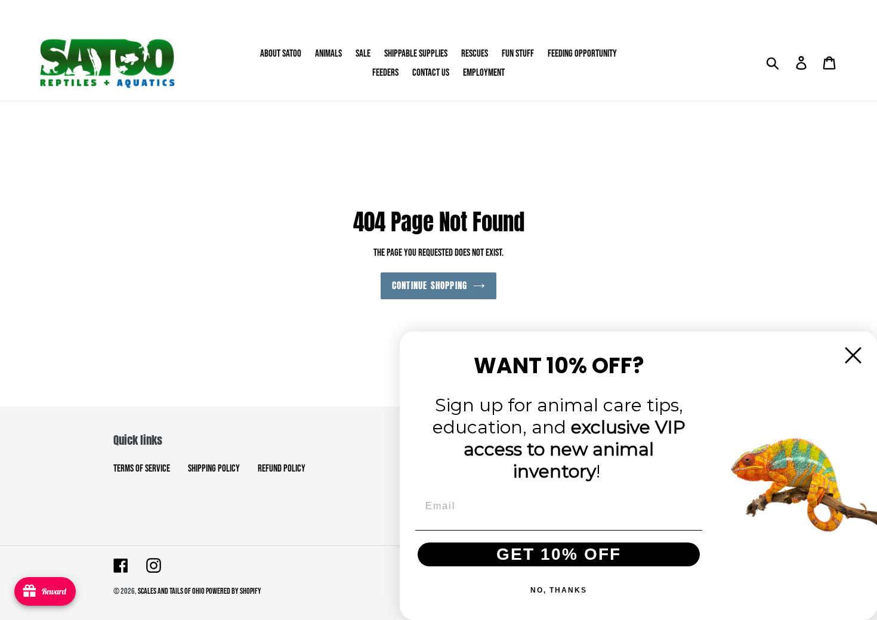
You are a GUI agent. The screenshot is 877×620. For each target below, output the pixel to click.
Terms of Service (141, 469)
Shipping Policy (214, 469)
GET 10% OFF (558, 554)
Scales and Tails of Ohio (172, 591)
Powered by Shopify (233, 591)
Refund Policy (281, 469)
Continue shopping (429, 285)
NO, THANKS (558, 590)
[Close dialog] (853, 355)
